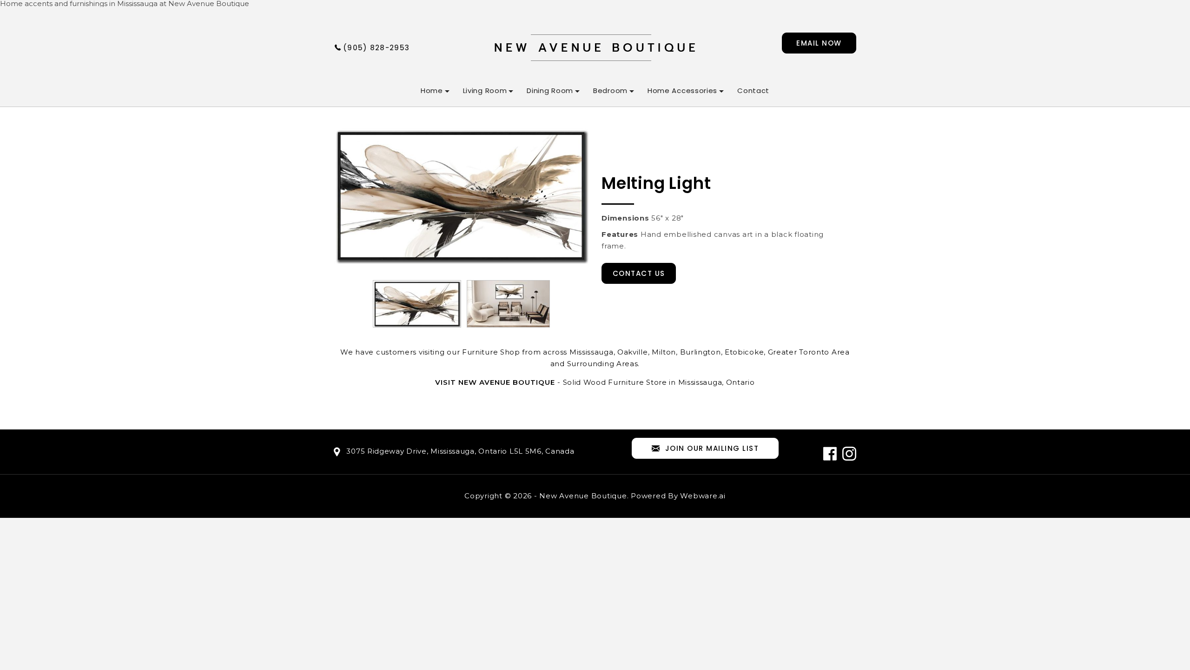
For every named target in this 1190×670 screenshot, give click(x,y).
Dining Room (550, 90)
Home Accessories (682, 90)
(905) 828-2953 (376, 48)
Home (432, 90)
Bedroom (610, 90)
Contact (753, 90)
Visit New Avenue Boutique (495, 382)
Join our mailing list (712, 448)
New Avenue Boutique (583, 495)
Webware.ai (703, 495)
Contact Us (639, 273)
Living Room (485, 90)
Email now (819, 43)
